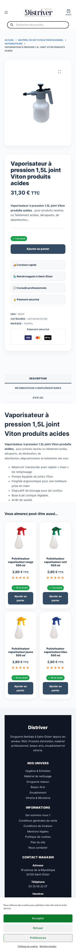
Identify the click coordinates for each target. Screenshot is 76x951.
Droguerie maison (38, 781)
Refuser (38, 928)
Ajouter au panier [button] (20, 598)
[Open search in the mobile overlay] (38, 25)
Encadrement (38, 792)
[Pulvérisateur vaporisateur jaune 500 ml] (20, 629)
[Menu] (6, 12)
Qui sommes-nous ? (38, 815)
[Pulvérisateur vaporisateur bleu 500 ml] (55, 629)
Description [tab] (38, 378)
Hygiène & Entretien (38, 770)
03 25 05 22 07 (37, 886)
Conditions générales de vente (38, 820)
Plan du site (38, 842)
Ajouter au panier (38, 248)
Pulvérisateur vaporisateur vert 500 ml (55, 562)
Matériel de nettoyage (38, 776)
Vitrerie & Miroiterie (38, 798)
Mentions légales (48, 946)
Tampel (28, 323)
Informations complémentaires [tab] (38, 387)
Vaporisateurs (37, 318)
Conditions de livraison (38, 826)
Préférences (38, 937)
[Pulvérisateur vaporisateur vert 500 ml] (55, 539)
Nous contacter (38, 847)
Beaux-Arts (38, 787)
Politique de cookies (28, 946)
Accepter (38, 918)
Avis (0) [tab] (38, 397)
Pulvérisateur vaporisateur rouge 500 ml (20, 562)
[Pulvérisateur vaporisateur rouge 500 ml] (20, 539)
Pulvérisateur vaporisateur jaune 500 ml (20, 652)
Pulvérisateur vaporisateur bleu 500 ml (55, 652)
